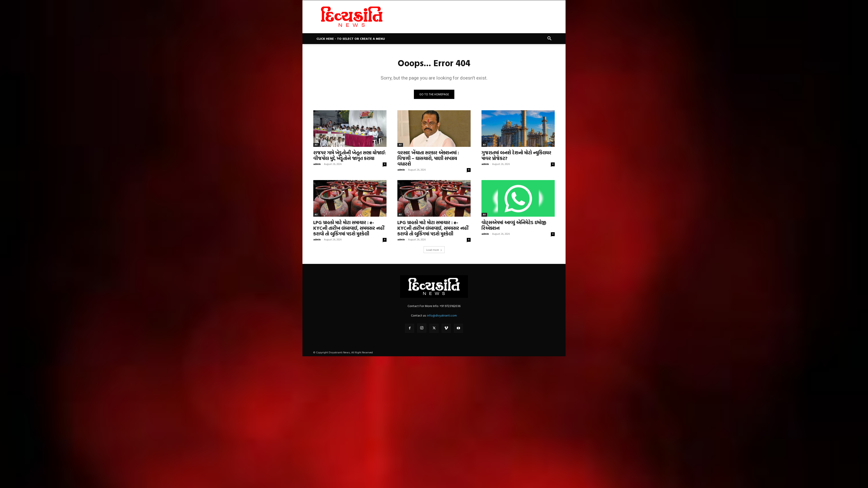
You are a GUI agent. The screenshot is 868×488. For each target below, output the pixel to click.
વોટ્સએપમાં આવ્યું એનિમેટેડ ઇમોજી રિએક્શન (513, 225)
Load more (432, 250)
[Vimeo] (446, 328)
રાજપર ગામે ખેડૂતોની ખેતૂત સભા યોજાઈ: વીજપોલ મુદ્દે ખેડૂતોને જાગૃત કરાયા (349, 155)
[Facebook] (409, 328)
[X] (434, 328)
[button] (549, 39)
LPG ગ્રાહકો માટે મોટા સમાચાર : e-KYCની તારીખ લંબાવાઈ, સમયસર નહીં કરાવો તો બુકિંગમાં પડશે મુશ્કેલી (348, 228)
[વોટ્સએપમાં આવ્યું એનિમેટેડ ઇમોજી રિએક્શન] (518, 198)
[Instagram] (421, 328)
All (316, 144)
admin (317, 164)
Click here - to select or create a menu (350, 38)
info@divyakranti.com (442, 315)
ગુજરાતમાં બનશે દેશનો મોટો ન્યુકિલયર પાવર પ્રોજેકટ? (516, 155)
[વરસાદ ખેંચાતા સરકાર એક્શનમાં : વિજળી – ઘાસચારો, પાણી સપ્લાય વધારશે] (434, 128)
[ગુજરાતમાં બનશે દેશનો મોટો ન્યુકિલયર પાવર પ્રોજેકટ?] (518, 128)
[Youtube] (458, 328)
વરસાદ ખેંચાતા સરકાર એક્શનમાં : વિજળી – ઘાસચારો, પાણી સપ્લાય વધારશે (428, 158)
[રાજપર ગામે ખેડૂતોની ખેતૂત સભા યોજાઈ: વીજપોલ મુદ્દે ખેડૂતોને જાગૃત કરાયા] (350, 128)
